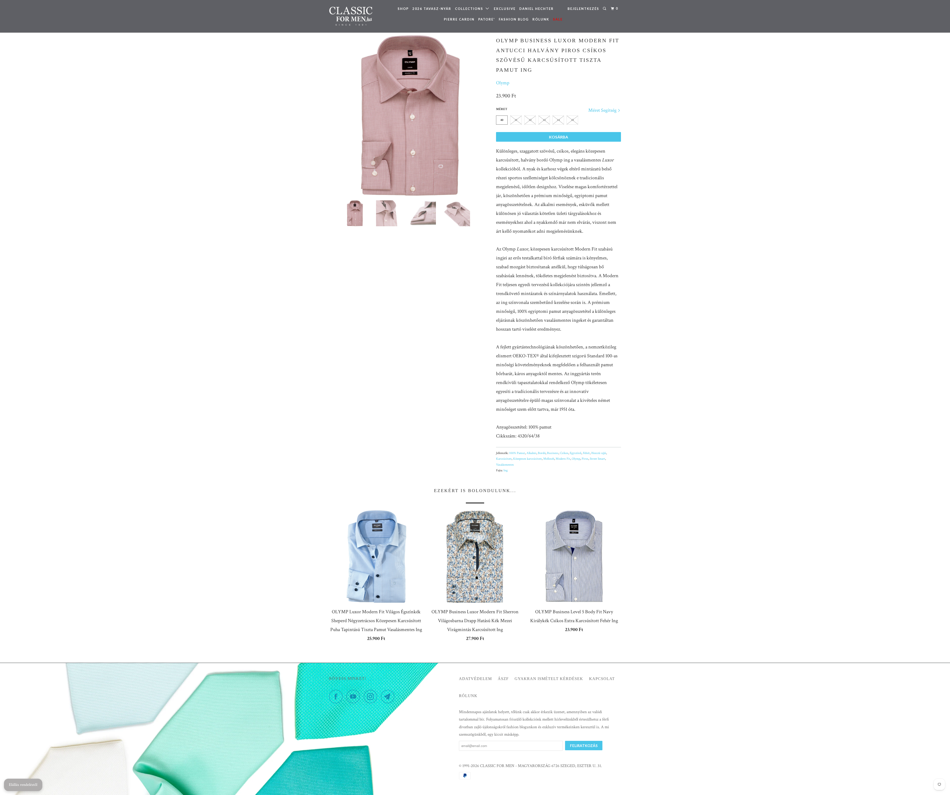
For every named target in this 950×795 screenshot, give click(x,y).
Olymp (502, 83)
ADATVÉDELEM (475, 679)
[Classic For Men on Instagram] (372, 696)
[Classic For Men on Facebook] (337, 696)
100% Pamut (517, 453)
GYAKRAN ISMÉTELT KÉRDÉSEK (549, 679)
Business (552, 453)
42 (530, 120)
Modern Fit (563, 459)
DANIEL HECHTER (536, 9)
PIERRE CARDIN (459, 19)
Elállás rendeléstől (23, 784)
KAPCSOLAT (602, 679)
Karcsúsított (504, 459)
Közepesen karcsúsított (527, 459)
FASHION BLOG (514, 19)
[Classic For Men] (354, 16)
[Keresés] (605, 8)
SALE (558, 19)
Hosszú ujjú (598, 453)
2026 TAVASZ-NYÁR (431, 9)
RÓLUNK (540, 19)
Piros (585, 459)
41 (516, 120)
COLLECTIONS (470, 9)
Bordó (542, 453)
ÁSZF (503, 679)
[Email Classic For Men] (389, 696)
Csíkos (564, 453)
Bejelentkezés (583, 9)
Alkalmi (531, 453)
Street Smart (597, 459)
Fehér (586, 453)
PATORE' (486, 19)
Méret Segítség (603, 110)
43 (544, 120)
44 (558, 120)
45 (572, 120)
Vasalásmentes (505, 465)
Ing (505, 470)
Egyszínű (575, 453)
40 (501, 120)
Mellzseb (548, 459)
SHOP (403, 9)
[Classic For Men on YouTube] (354, 696)
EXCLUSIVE (505, 9)
